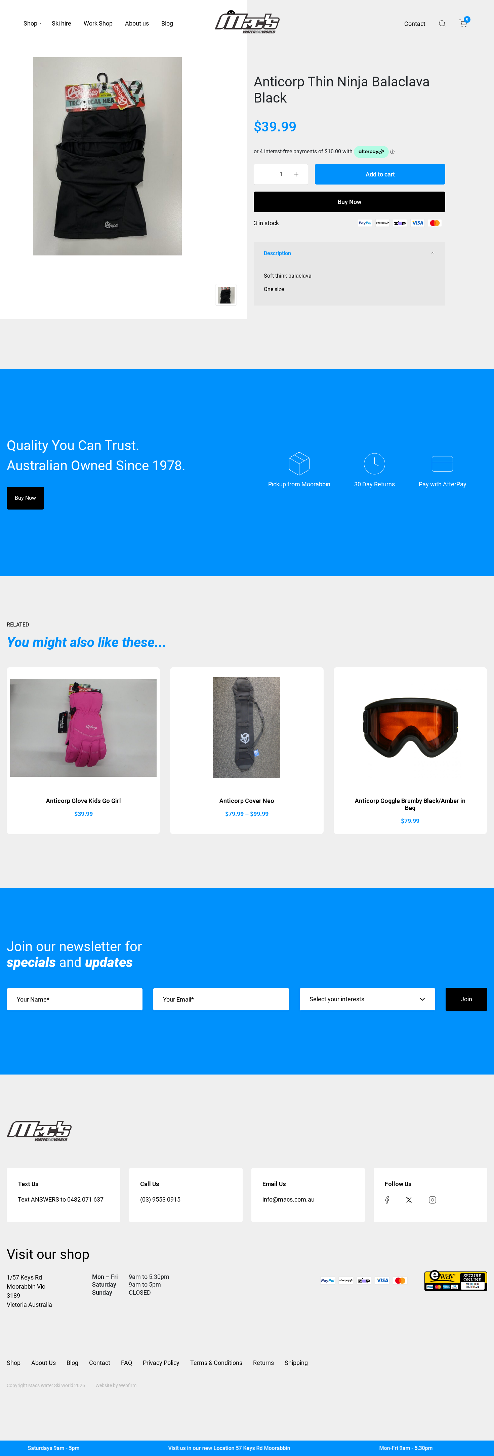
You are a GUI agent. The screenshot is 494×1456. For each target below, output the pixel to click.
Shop (30, 23)
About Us (43, 1362)
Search (442, 23)
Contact (414, 23)
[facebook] (387, 1199)
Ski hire (61, 23)
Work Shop (98, 23)
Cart (466, 20)
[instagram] (432, 1199)
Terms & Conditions (216, 1362)
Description (277, 253)
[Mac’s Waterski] (247, 23)
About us (137, 23)
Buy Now (349, 201)
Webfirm (127, 1385)
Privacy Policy (161, 1362)
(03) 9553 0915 (160, 1199)
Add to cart (380, 174)
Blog (167, 23)
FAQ (126, 1362)
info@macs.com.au (288, 1199)
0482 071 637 (85, 1199)
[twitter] (409, 1199)
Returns (263, 1362)
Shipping (296, 1362)
